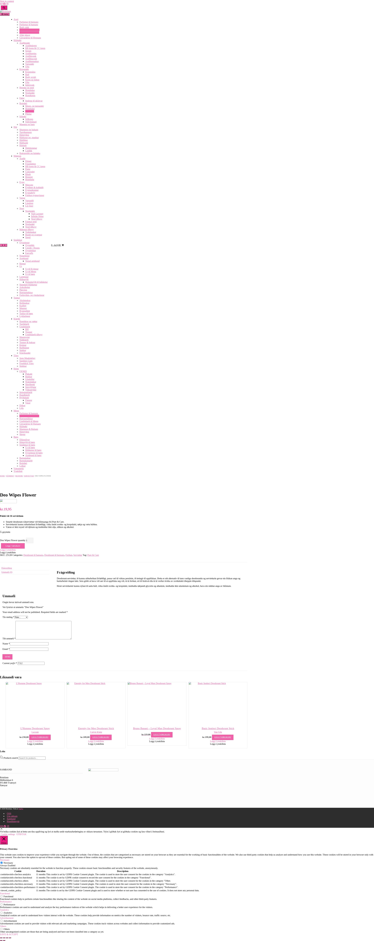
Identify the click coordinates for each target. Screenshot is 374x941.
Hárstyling (24, 135)
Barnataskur (25, 458)
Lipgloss (29, 203)
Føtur (21, 98)
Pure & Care (93, 555)
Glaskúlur (29, 379)
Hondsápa (30, 90)
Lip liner (29, 206)
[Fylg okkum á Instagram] (7, 4)
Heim (16, 368)
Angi (16, 19)
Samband (11, 819)
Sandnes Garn (25, 361)
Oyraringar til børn (34, 453)
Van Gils (218, 732)
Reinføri (23, 103)
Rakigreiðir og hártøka (29, 153)
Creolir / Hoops (32, 248)
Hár (15, 127)
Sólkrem (29, 119)
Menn (16, 410)
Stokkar (23, 366)
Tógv (16, 355)
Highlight (29, 179)
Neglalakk (30, 211)
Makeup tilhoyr (26, 229)
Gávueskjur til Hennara (30, 37)
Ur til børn (30, 274)
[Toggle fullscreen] (4, 937)
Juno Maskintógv (27, 358)
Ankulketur (24, 287)
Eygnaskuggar (32, 190)
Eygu (21, 182)
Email (6, 649)
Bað (27, 74)
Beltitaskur (24, 303)
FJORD (23, 371)
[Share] (7, 937)
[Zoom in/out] (1, 937)
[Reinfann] (5, 11)
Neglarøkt (29, 93)
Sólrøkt (22, 116)
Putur (27, 169)
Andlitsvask (30, 56)
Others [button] (3, 926)
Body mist (24, 27)
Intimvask (29, 85)
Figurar (28, 400)
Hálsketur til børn (33, 450)
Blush (28, 174)
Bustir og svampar (33, 234)
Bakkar (28, 376)
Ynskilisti (18, 471)
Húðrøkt (17, 40)
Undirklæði (24, 326)
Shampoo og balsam (28, 129)
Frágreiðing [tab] (6, 568)
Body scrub (30, 77)
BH (27, 329)
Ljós (21, 408)
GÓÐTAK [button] (21, 834)
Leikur (22, 466)
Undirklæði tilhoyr (33, 334)
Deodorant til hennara (29, 30)
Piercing (23, 290)
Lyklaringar (24, 316)
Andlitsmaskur (32, 61)
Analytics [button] (4, 910)
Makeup (17, 156)
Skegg (22, 434)
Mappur (23, 308)
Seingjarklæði (25, 392)
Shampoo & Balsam (28, 429)
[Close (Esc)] (10, 937)
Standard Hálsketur (28, 284)
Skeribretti (30, 384)
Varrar (22, 198)
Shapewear (24, 337)
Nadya (21, 809)
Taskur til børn (26, 313)
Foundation (30, 164)
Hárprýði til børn (27, 442)
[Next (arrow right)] (4, 940)
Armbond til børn (33, 455)
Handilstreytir (13, 821)
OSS (9, 813)
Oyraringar (24, 242)
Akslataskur (24, 300)
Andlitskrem (31, 45)
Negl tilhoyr (36, 219)
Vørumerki (19, 468)
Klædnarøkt (24, 353)
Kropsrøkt (24, 69)
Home (2, 476)
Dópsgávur (24, 439)
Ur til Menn (30, 271)
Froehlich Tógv (26, 363)
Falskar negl (31, 221)
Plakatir (28, 374)
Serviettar (29, 111)
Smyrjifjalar (30, 387)
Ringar (22, 263)
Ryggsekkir (24, 311)
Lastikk (28, 150)
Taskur (17, 298)
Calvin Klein (96, 732)
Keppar (22, 345)
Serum (28, 51)
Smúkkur (18, 240)
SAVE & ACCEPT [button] (9, 934)
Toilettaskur (30, 232)
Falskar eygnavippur (34, 195)
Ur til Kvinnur (31, 269)
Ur (20, 266)
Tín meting (8, 617)
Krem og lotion (32, 80)
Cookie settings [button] (8, 834)
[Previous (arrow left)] (1, 940)
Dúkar (22, 405)
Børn (16, 437)
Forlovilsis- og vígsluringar (31, 295)
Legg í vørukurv (13, 546)
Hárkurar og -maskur (29, 137)
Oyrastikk (29, 245)
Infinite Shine (37, 216)
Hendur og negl (26, 87)
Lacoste (35, 732)
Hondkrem (30, 95)
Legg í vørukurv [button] (40, 737)
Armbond (23, 258)
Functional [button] (5, 893)
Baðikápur (24, 347)
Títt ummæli (8, 638)
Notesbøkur (30, 382)
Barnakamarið (25, 460)
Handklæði (24, 395)
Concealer (30, 171)
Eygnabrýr (30, 192)
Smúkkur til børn (27, 445)
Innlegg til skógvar (34, 101)
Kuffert (22, 305)
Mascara (29, 185)
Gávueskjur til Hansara (30, 424)
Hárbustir (23, 143)
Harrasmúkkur (26, 292)
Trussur (28, 332)
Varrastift (29, 200)
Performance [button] (6, 901)
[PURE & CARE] (8, 502)
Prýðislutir (24, 397)
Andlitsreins (30, 53)
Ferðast (68, 555)
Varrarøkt (29, 64)
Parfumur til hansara (28, 24)
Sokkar (22, 350)
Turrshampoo (25, 132)
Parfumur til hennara (28, 22)
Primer (28, 161)
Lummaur (23, 277)
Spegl (28, 237)
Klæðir (17, 319)
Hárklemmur (31, 148)
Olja (27, 66)
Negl (21, 208)
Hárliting (23, 140)
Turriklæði (24, 324)
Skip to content (7, 1)
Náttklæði (23, 340)
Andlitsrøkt (24, 43)
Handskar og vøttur (28, 321)
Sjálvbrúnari (31, 122)
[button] (8, 550)
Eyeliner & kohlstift (34, 187)
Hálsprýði (23, 279)
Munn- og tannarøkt (34, 106)
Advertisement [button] (6, 918)
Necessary (8, 863)
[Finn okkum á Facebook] (4, 4)
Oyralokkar (30, 250)
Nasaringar (24, 256)
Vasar (27, 403)
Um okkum (12, 816)
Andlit (22, 158)
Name (6, 643)
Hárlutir (23, 145)
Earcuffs (29, 253)
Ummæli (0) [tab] (6, 572)
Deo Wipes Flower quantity (12, 540)
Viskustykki (30, 389)
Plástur (28, 114)
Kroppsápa (30, 72)
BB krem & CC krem (35, 48)
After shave (24, 35)
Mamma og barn (27, 124)
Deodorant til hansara (29, 32)
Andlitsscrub (31, 58)
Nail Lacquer (37, 213)
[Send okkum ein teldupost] (1, 4)
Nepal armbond (32, 261)
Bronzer (29, 177)
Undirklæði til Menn (28, 421)
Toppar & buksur (27, 342)
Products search (11, 758)
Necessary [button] (4, 860)
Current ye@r (9, 663)
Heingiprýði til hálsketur (36, 282)
